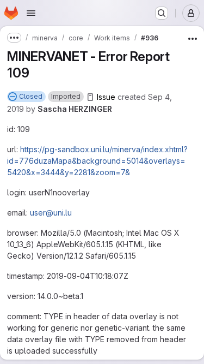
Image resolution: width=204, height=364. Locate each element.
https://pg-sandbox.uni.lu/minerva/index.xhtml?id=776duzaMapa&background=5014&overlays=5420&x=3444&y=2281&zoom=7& (97, 161)
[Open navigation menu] (31, 13)
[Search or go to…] (161, 13)
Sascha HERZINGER (75, 109)
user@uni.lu (51, 212)
